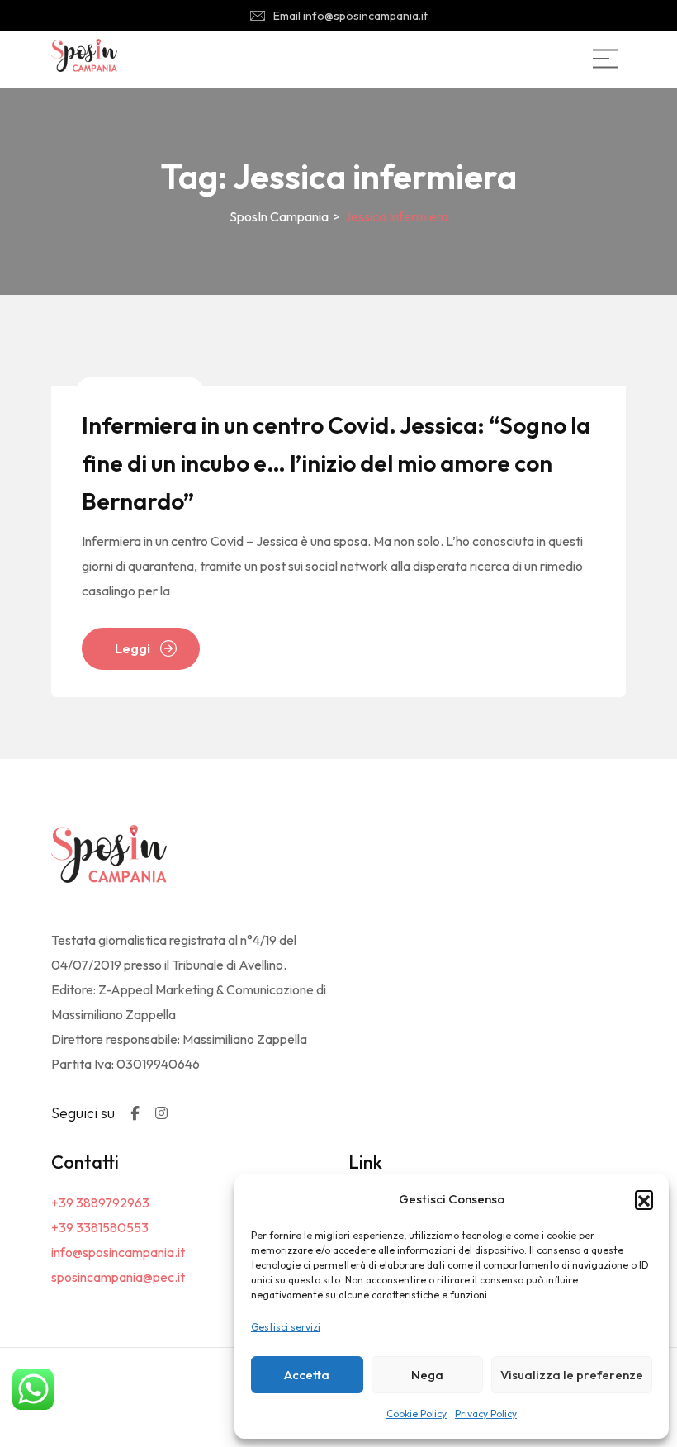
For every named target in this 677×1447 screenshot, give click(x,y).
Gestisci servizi (285, 1327)
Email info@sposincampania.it (350, 15)
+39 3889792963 (100, 1202)
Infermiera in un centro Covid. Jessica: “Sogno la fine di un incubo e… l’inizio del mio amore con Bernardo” (336, 462)
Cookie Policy (416, 1413)
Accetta (306, 1375)
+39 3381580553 (100, 1227)
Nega (427, 1375)
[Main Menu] (605, 58)
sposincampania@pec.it (118, 1277)
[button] (644, 1199)
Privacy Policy (486, 1413)
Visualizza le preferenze (571, 1375)
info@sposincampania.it (118, 1252)
